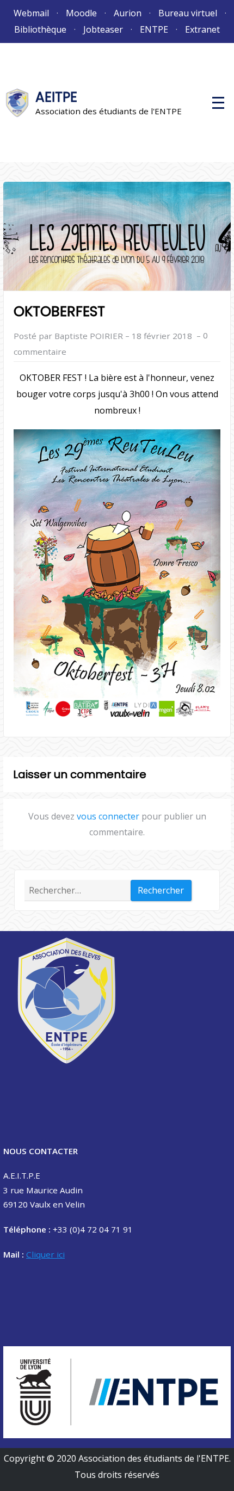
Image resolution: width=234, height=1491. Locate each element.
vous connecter (108, 816)
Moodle (81, 13)
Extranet (202, 29)
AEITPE (56, 97)
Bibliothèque (40, 29)
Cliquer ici (45, 1254)
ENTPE (154, 29)
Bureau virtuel (187, 13)
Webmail (31, 13)
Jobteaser (103, 29)
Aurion (127, 13)
